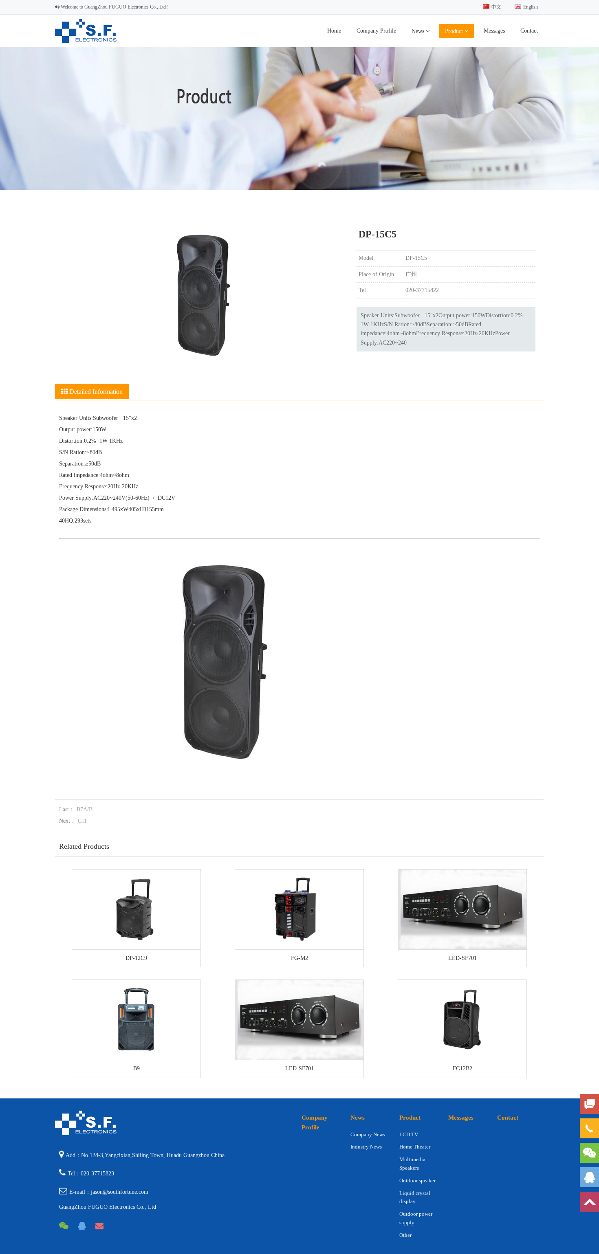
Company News (367, 1134)
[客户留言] (589, 1104)
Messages (494, 31)
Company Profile (376, 31)
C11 (82, 821)
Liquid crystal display (414, 1197)
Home (334, 31)
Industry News (366, 1147)
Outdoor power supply (415, 1218)
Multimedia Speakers (412, 1163)
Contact (529, 31)
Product (455, 31)
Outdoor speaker (417, 1180)
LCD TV (408, 1134)
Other (405, 1235)
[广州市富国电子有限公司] (87, 41)
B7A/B (84, 809)
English (530, 7)
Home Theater (414, 1147)
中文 (496, 7)
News (419, 31)
